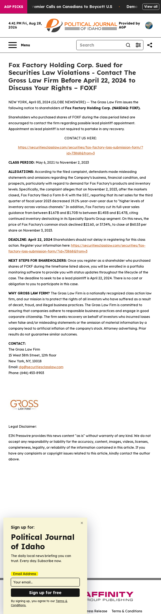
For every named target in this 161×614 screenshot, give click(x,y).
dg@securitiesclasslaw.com (41, 367)
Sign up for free (45, 592)
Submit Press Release (90, 611)
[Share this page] (150, 45)
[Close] (82, 523)
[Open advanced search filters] (138, 45)
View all (150, 6)
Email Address (24, 574)
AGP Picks (13, 7)
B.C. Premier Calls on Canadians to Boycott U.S (67, 6)
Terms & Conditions (127, 611)
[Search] (128, 45)
